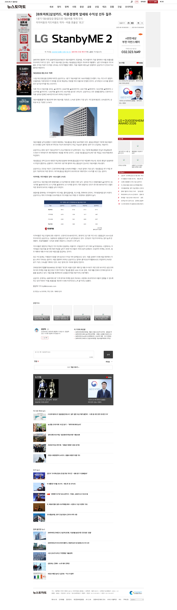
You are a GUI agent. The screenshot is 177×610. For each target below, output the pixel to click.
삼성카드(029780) (57, 60)
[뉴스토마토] (16, 6)
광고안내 (68, 599)
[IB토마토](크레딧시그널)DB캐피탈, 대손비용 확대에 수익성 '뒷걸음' (96, 338)
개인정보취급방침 (78, 599)
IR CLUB (88, 599)
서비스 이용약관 (112, 599)
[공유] (132, 23)
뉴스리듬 (122, 63)
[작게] (142, 23)
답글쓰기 (122, 23)
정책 (67, 7)
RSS (120, 599)
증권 (82, 7)
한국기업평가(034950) (46, 267)
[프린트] (128, 23)
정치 (59, 7)
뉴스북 (45, 337)
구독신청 (125, 599)
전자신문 (143, 1)
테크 (104, 7)
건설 (120, 7)
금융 (89, 7)
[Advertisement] (153, 39)
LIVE (136, 1)
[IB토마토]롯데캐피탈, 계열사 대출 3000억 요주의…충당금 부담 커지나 (96, 332)
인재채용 (61, 599)
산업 (97, 7)
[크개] (138, 23)
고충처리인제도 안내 (99, 599)
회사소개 (54, 599)
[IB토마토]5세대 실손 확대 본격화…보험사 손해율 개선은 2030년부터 (96, 334)
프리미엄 (129, 7)
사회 (74, 7)
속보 (51, 7)
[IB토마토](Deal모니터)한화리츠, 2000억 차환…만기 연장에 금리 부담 (96, 336)
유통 (112, 7)
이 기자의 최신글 (79, 329)
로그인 (162, 1)
